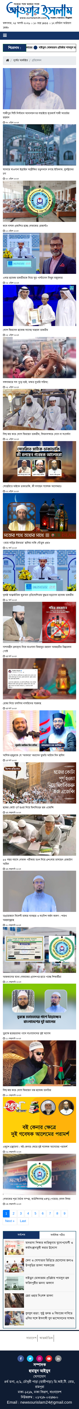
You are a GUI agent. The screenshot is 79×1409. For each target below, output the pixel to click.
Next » (9, 1221)
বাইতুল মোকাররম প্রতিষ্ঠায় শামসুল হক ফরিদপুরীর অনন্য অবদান (46, 47)
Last (23, 1221)
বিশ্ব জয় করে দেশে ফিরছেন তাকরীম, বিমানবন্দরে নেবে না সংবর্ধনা (36, 434)
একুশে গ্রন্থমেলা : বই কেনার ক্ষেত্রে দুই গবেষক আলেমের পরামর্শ (35, 1147)
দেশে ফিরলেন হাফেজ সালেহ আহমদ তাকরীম (25, 330)
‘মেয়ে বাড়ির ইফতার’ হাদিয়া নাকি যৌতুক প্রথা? (26, 543)
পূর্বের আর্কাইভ (20, 60)
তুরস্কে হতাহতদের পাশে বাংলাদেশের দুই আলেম (26, 1033)
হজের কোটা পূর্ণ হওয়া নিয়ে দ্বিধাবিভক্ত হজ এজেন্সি (28, 807)
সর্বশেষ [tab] (21, 1235)
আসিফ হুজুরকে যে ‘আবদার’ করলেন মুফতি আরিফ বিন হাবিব (33, 755)
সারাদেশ (31, 1338)
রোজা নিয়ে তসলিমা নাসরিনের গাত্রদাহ (22, 703)
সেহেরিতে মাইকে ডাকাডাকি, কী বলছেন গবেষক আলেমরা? (32, 486)
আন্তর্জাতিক (46, 1338)
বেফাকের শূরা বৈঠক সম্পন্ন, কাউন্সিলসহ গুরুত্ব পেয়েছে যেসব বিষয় (36, 1199)
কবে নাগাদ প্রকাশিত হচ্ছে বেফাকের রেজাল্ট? (25, 226)
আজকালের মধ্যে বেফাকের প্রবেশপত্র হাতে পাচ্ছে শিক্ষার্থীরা (32, 977)
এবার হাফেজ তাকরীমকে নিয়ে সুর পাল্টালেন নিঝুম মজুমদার (33, 278)
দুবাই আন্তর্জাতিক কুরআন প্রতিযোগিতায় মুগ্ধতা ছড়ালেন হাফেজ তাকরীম (38, 595)
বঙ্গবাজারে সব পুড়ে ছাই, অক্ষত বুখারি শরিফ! (25, 382)
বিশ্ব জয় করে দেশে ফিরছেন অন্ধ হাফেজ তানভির (27, 1090)
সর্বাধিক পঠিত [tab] (58, 1235)
